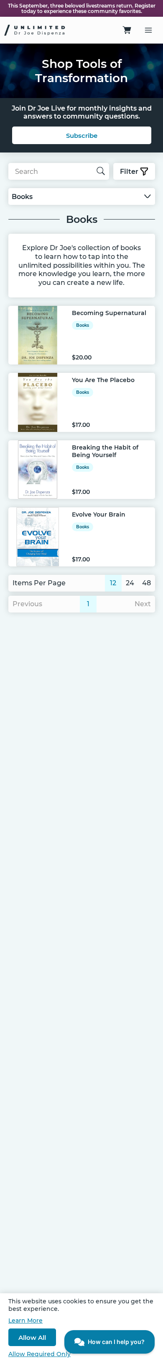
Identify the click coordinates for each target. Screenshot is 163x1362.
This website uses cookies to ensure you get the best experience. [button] (80, 1305)
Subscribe (81, 136)
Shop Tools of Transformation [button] (81, 71)
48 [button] (146, 583)
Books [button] (81, 219)
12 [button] (113, 583)
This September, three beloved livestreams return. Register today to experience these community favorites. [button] (81, 8)
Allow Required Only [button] (39, 1354)
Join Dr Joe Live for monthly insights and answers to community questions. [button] (82, 112)
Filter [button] (129, 172)
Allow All (32, 1337)
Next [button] (143, 604)
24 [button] (130, 583)
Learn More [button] (25, 1320)
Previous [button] (27, 604)
